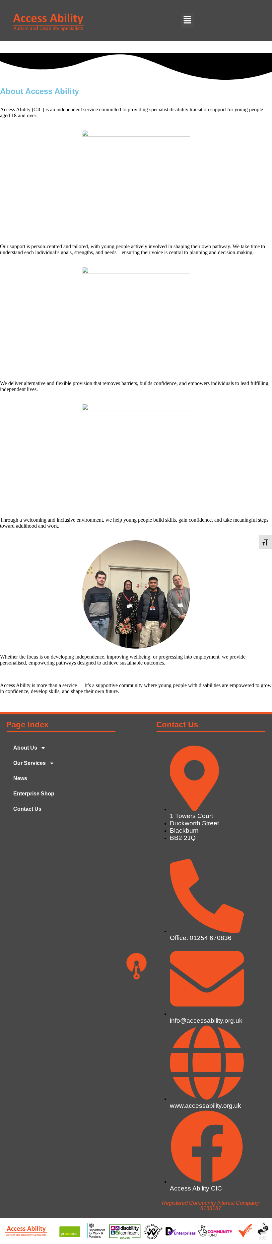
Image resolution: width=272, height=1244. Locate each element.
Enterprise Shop (33, 793)
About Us (25, 748)
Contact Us (27, 809)
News (20, 778)
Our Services (29, 763)
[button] (187, 20)
